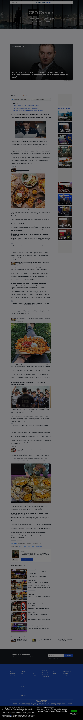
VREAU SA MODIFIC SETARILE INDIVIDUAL (74, 714)
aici (10, 715)
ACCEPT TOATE (74, 710)
